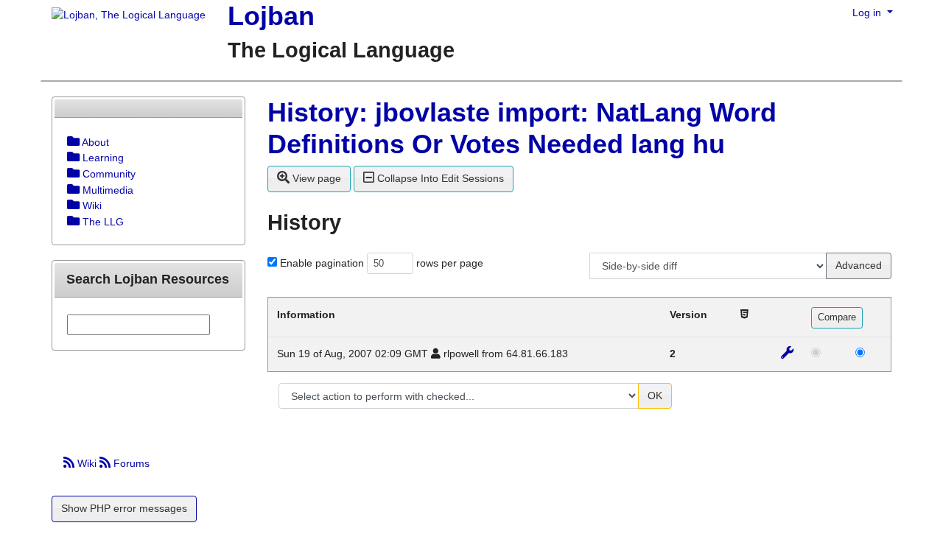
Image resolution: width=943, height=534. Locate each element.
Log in (868, 12)
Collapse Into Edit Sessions (439, 178)
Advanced (858, 265)
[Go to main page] (123, 16)
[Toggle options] (73, 142)
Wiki (86, 463)
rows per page (449, 263)
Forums (130, 463)
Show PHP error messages (124, 508)
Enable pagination (322, 263)
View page (315, 178)
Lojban (271, 16)
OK (655, 395)
